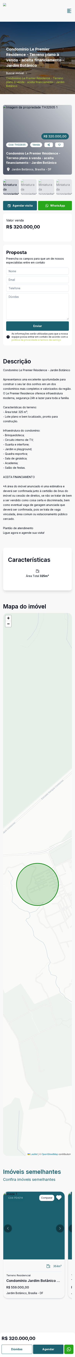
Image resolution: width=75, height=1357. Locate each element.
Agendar (48, 1349)
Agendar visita (22, 205)
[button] (8, 618)
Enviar (37, 326)
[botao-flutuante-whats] (68, 1349)
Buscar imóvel (15, 73)
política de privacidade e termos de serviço (36, 339)
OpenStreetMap (50, 1154)
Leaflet (34, 1154)
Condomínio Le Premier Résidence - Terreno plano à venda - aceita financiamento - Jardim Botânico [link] (35, 82)
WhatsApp (57, 205)
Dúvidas (16, 1349)
